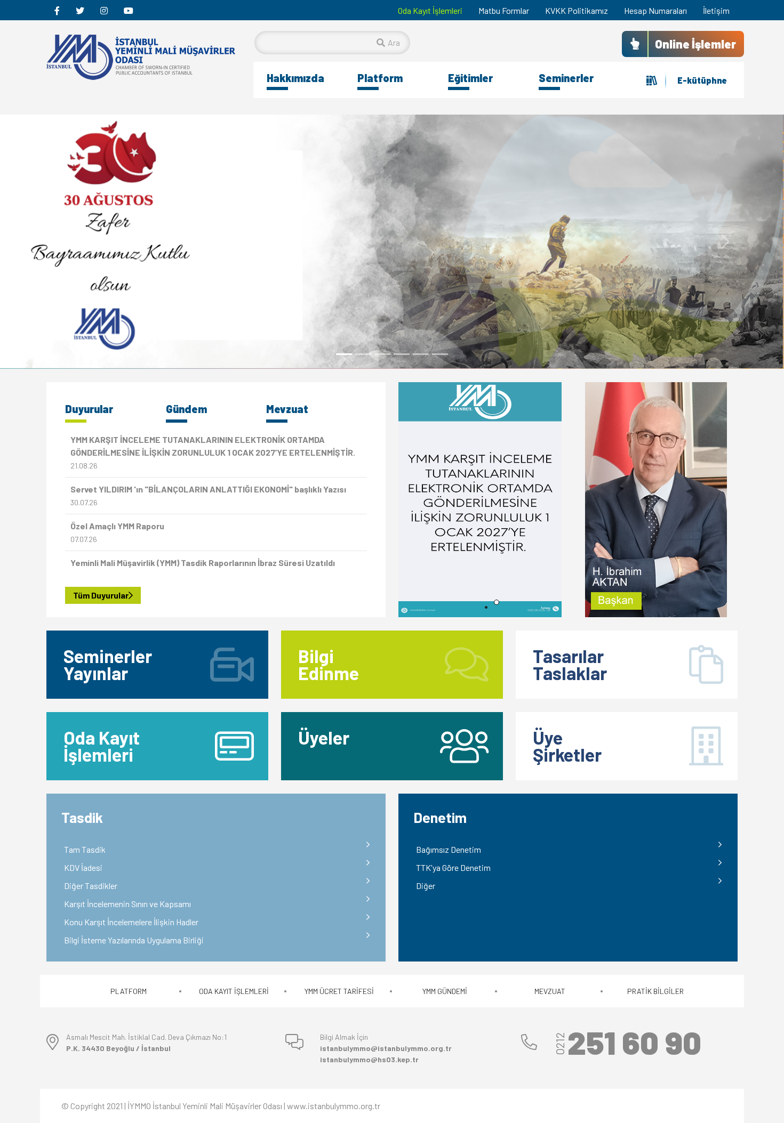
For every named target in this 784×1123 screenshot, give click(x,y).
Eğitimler (470, 77)
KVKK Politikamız (576, 10)
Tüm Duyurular (101, 595)
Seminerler (566, 77)
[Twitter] (80, 10)
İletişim (716, 10)
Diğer (425, 885)
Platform (380, 77)
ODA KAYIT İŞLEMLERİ (234, 991)
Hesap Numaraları (655, 10)
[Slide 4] (402, 354)
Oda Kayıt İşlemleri (430, 10)
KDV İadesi (83, 867)
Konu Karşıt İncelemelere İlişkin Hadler (131, 922)
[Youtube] (128, 10)
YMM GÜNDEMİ (444, 991)
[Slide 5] (421, 354)
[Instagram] (104, 10)
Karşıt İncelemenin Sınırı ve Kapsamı (127, 904)
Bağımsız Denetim (448, 849)
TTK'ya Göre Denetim (453, 867)
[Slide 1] (344, 354)
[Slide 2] (363, 354)
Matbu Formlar (503, 10)
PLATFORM (128, 991)
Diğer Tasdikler (90, 885)
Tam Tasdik (85, 849)
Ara (394, 42)
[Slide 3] (382, 354)
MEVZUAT (549, 991)
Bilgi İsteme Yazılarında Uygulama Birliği (134, 940)
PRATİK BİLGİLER (655, 991)
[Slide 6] (440, 354)
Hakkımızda (295, 77)
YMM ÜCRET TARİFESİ (339, 991)
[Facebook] (57, 10)
